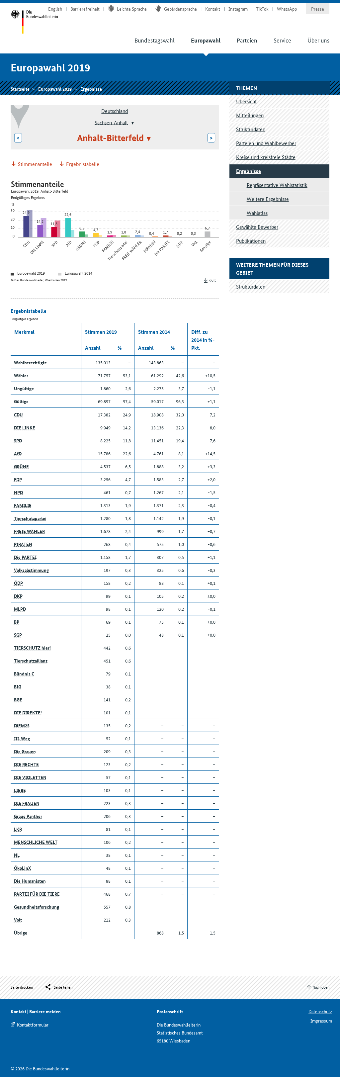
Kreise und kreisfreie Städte (266, 156)
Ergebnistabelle (82, 164)
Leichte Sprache (132, 8)
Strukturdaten (250, 129)
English (55, 8)
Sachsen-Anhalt (111, 122)
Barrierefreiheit (85, 8)
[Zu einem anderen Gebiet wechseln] (132, 123)
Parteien (247, 40)
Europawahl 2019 (55, 88)
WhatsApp (287, 8)
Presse (317, 8)
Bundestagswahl (154, 40)
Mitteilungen (250, 115)
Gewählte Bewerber (257, 226)
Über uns (318, 40)
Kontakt (212, 8)
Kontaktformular (32, 1024)
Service (282, 40)
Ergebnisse (91, 88)
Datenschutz (320, 1011)
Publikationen (251, 240)
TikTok (262, 8)
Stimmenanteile (35, 164)
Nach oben (320, 987)
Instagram (238, 8)
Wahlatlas (257, 212)
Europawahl (205, 40)
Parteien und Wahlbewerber (266, 142)
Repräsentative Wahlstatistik (277, 184)
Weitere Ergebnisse (268, 198)
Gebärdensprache (180, 8)
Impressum (321, 1020)
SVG (212, 280)
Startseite (34, 22)
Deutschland (114, 110)
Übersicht (246, 101)
